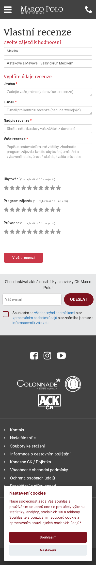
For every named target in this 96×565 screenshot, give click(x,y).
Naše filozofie (23, 437)
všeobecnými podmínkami (54, 313)
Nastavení (48, 550)
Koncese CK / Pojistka (30, 461)
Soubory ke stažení (27, 446)
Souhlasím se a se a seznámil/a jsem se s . (53, 318)
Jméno (10, 84)
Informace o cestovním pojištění (40, 453)
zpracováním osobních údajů (35, 318)
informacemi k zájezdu (30, 323)
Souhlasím (48, 537)
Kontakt (17, 429)
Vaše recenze (16, 139)
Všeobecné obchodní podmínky (39, 469)
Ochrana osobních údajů (32, 478)
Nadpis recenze (18, 120)
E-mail (10, 102)
